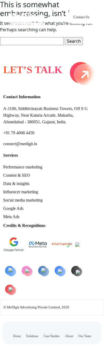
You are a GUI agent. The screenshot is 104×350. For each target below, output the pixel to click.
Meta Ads (11, 216)
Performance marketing (22, 167)
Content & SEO (16, 175)
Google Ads (13, 208)
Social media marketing (23, 200)
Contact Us (81, 17)
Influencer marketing (20, 192)
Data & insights (16, 183)
